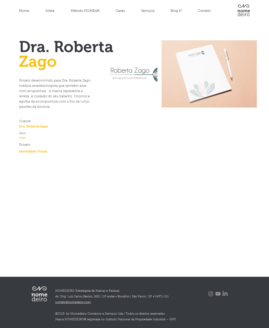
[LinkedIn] (225, 294)
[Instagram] (211, 294)
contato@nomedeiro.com (73, 302)
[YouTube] (218, 294)
